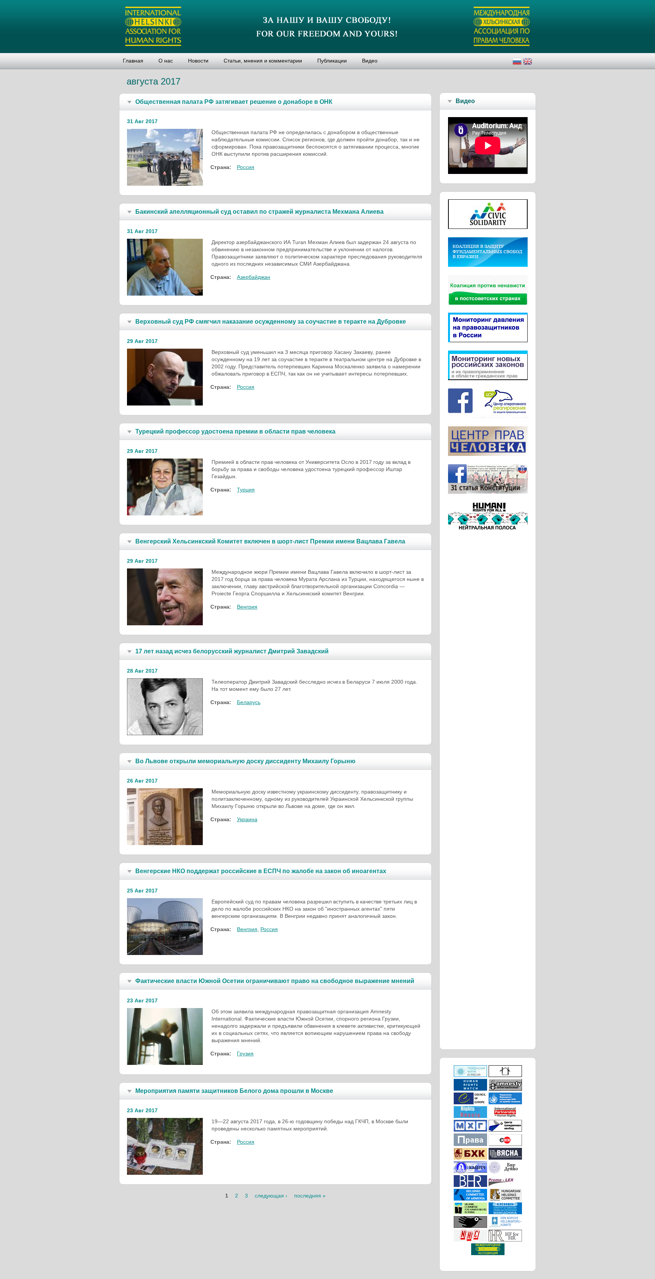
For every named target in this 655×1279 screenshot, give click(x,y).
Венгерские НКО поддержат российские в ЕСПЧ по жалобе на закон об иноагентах (260, 871)
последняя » (310, 1196)
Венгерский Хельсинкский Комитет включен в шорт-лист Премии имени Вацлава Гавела (270, 541)
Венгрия (247, 607)
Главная (133, 61)
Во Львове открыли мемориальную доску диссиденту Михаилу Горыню (245, 761)
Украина (247, 819)
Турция (246, 490)
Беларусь (248, 702)
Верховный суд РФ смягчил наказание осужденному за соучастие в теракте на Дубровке (270, 321)
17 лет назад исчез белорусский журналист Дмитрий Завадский (232, 651)
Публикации (332, 61)
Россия (245, 167)
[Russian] (517, 62)
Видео (370, 61)
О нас (165, 61)
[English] (527, 62)
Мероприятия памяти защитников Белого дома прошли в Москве (234, 1091)
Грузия (245, 1053)
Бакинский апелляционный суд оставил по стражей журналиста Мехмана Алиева (259, 211)
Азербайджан (253, 277)
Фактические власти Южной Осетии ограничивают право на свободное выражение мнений (274, 981)
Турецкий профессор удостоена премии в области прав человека (235, 431)
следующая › (271, 1196)
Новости (198, 61)
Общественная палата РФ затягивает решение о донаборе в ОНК (233, 102)
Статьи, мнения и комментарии (263, 61)
